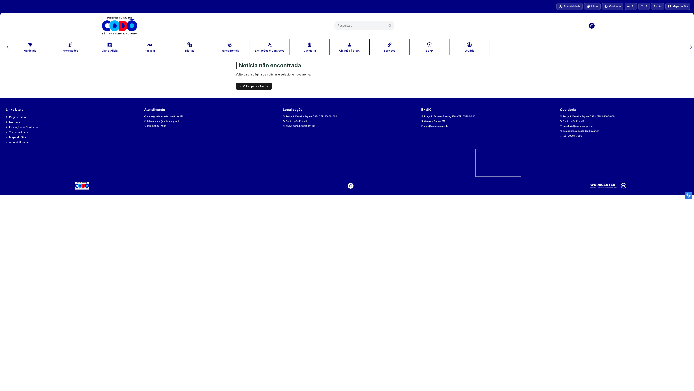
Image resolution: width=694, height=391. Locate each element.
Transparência (18, 132)
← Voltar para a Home (254, 86)
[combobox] (364, 26)
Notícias (14, 122)
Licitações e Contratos (23, 127)
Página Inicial (18, 117)
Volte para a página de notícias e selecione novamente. (273, 74)
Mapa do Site (17, 137)
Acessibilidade (18, 142)
